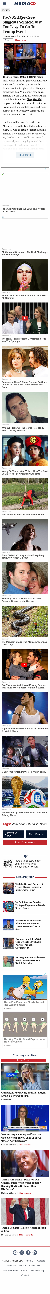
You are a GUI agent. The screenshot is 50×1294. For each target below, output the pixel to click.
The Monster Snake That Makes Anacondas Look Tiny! (24, 643)
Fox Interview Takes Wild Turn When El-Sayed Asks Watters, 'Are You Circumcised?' (28, 943)
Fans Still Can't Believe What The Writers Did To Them (23, 210)
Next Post (35, 834)
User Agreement (10, 1270)
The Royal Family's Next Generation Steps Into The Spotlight (24, 340)
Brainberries (6, 206)
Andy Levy (18, 824)
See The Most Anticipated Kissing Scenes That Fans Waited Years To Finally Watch (23, 686)
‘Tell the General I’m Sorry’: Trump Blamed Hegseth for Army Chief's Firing (29, 886)
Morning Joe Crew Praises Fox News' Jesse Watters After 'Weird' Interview (30, 960)
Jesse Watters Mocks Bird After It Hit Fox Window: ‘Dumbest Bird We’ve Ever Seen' (28, 925)
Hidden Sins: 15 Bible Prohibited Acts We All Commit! (23, 296)
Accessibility (34, 1265)
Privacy (22, 1265)
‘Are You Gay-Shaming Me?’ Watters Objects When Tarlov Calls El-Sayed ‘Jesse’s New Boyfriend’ (21, 1138)
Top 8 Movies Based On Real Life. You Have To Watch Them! (25, 729)
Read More (25, 154)
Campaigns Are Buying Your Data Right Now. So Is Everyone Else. (23, 1094)
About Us (30, 1261)
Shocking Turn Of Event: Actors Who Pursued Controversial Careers (21, 599)
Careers (41, 1261)
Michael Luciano (8, 1235)
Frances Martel (9, 36)
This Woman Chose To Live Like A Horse (23, 514)
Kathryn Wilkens (8, 1145)
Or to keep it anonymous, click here (26, 865)
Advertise (11, 1265)
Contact (25, 1275)
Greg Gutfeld (34, 99)
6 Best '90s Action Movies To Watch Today (24, 772)
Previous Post (12, 834)
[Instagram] (35, 1252)
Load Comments (25, 842)
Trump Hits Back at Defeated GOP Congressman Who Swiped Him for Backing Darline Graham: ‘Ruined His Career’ (21, 1184)
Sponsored (6, 1100)
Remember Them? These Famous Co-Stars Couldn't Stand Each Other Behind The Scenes (24, 384)
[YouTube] (15, 1252)
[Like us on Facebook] (28, 1252)
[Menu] (6, 3)
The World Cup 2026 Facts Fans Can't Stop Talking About (24, 814)
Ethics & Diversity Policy (32, 1270)
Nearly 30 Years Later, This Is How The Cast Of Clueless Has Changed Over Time (25, 472)
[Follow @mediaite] (22, 1252)
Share (8, 40)
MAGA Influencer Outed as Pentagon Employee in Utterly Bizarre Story (30, 905)
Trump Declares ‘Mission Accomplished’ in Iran (23, 1229)
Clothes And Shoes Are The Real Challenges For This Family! (25, 253)
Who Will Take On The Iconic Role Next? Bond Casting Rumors (23, 429)
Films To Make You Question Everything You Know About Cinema (23, 556)
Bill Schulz (32, 824)
